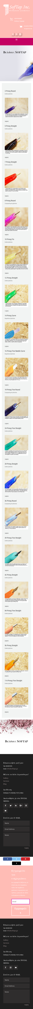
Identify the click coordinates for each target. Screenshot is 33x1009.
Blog (4, 784)
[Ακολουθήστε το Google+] (21, 805)
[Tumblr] (16, 863)
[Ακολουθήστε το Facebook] (12, 34)
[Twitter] (16, 859)
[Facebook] (7, 859)
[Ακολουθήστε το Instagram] (20, 34)
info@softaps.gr (12, 769)
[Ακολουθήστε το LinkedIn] (16, 805)
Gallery (5, 778)
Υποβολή (26, 848)
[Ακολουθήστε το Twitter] (10, 805)
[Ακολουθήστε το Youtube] (5, 810)
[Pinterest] (25, 859)
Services (6, 781)
